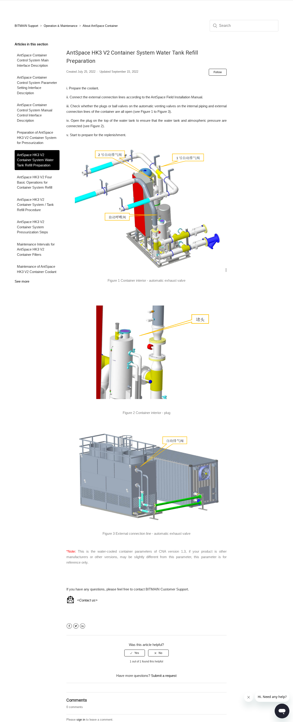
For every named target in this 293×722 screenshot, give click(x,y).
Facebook (69, 626)
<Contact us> (87, 600)
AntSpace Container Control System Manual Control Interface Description (34, 112)
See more (22, 281)
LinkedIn (82, 626)
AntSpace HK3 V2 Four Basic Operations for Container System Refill (34, 182)
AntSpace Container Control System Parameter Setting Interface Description (37, 85)
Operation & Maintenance (60, 26)
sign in (80, 719)
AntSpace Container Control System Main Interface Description (33, 60)
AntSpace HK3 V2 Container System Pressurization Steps (32, 227)
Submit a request (163, 676)
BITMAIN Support (26, 26)
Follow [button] (218, 72)
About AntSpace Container (100, 26)
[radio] (134, 653)
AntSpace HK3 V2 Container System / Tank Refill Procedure (35, 205)
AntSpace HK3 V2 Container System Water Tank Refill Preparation (35, 160)
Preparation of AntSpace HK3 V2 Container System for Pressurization (37, 137)
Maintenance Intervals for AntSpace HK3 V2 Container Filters (36, 249)
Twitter (76, 626)
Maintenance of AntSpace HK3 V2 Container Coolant (36, 269)
